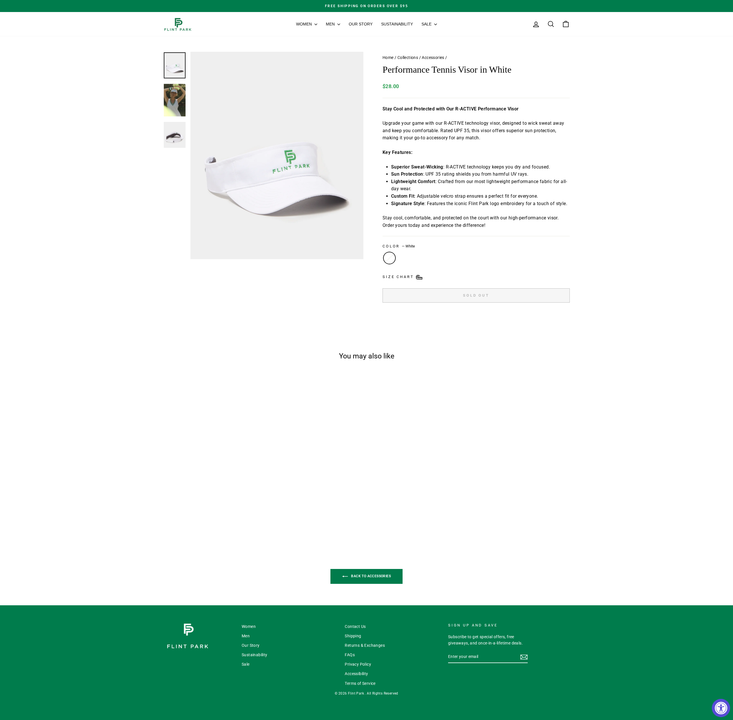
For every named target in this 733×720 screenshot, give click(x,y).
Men (331, 24)
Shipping (353, 636)
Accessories (433, 57)
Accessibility (356, 673)
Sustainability (397, 24)
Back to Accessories (370, 576)
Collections (407, 57)
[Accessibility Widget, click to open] (721, 708)
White (389, 258)
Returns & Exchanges (365, 645)
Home (388, 57)
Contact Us (355, 626)
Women (304, 24)
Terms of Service (360, 683)
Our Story (361, 24)
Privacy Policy (358, 664)
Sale (427, 24)
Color (399, 246)
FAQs (350, 654)
